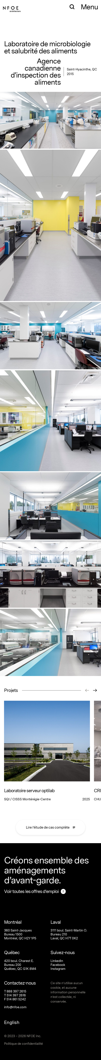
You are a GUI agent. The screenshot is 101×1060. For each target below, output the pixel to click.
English (11, 1022)
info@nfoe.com (15, 1007)
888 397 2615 (16, 991)
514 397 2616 (16, 995)
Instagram (57, 969)
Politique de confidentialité (23, 1044)
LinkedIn (56, 961)
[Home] (12, 8)
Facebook (57, 965)
